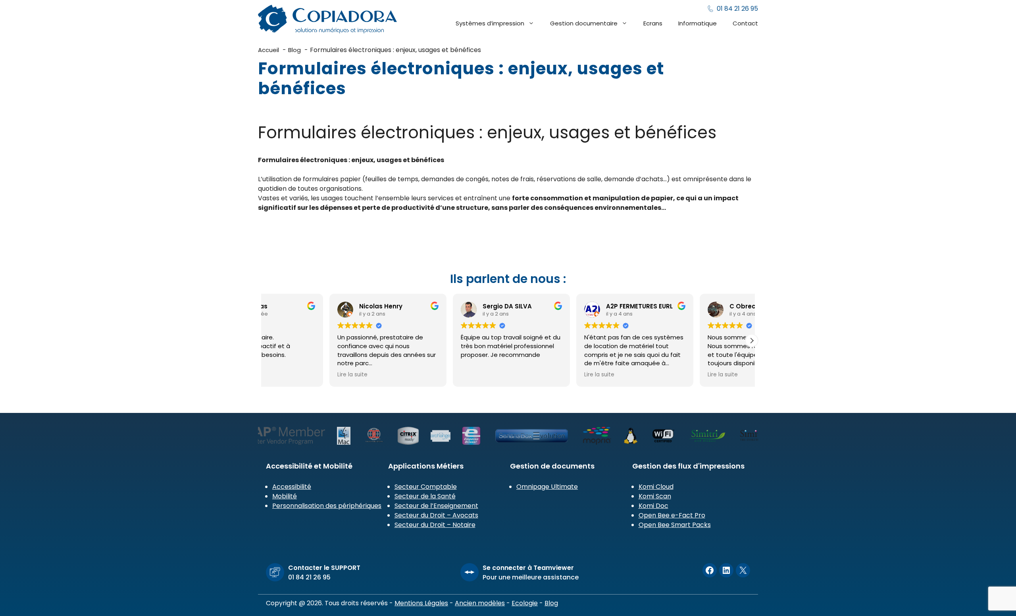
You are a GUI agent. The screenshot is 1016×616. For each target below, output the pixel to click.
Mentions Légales (421, 603)
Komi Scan (655, 496)
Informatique (697, 23)
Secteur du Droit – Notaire (434, 524)
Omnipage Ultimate (547, 486)
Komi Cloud (656, 486)
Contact (745, 23)
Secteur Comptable (425, 486)
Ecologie (525, 603)
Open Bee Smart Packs (675, 524)
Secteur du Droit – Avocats (436, 515)
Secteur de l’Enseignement (436, 505)
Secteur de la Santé (425, 496)
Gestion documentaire (584, 23)
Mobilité (284, 496)
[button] (752, 341)
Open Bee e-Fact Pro (672, 515)
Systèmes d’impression (490, 23)
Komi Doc (653, 505)
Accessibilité (291, 486)
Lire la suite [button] (411, 374)
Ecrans (652, 23)
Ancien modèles (480, 603)
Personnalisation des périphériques (326, 505)
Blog (551, 603)
